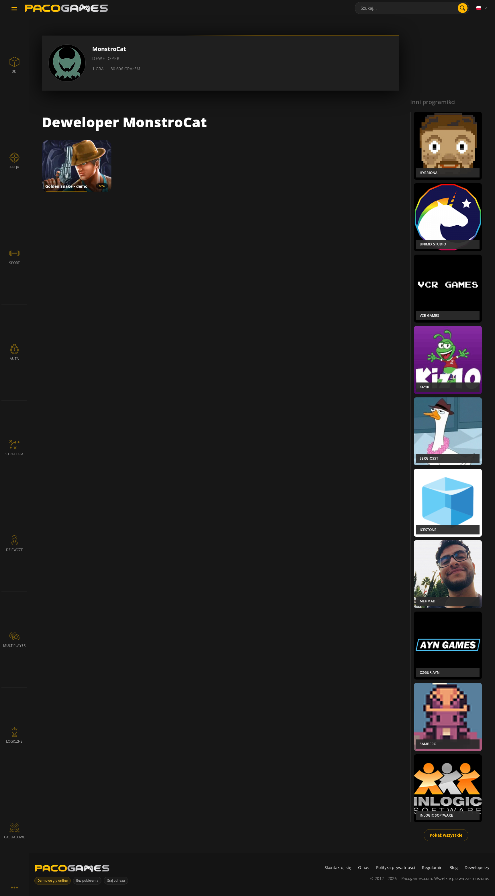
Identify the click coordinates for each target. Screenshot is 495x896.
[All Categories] (14, 887)
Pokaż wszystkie (446, 835)
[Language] (482, 8)
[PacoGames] (72, 869)
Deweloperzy (477, 867)
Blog (453, 867)
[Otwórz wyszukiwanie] (462, 8)
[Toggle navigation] (14, 9)
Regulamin (432, 867)
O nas (363, 867)
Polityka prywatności (395, 867)
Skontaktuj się (338, 867)
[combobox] (412, 8)
